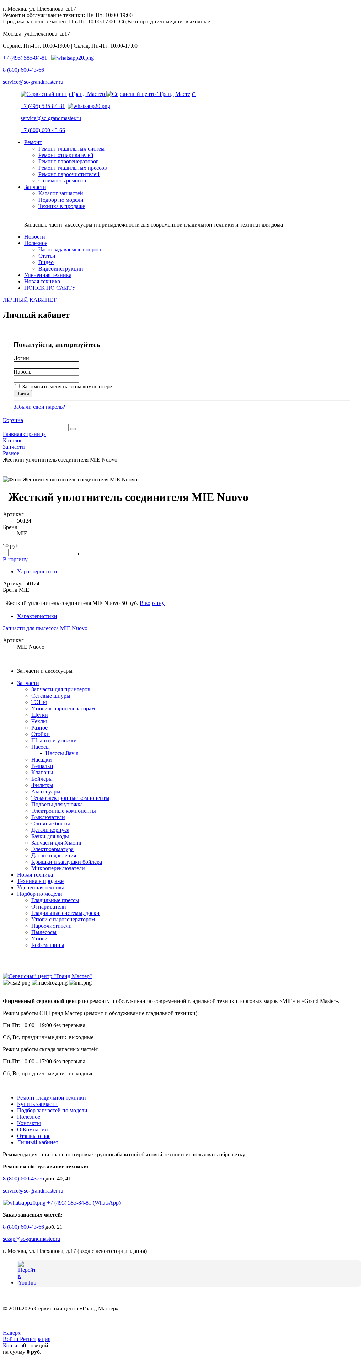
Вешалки (42, 766)
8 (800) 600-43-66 (23, 70)
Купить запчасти (37, 1104)
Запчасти (28, 683)
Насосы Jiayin (62, 753)
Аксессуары (45, 792)
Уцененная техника (40, 887)
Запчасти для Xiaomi (56, 843)
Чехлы (39, 721)
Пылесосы (44, 932)
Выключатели (48, 817)
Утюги (39, 939)
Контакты (29, 1123)
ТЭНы (39, 702)
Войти (11, 1339)
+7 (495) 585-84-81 (25, 58)
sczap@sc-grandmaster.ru (31, 1239)
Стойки (40, 734)
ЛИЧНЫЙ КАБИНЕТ (30, 300)
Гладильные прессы (55, 900)
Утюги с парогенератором (63, 919)
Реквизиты (246, 1321)
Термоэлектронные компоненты (70, 798)
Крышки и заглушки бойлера (66, 862)
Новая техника (35, 875)
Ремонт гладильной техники (51, 1098)
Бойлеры (42, 779)
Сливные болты (50, 823)
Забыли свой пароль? (39, 407)
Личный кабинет (37, 1142)
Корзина (13, 420)
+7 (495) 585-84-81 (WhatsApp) (83, 1203)
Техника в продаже (40, 881)
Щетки (39, 715)
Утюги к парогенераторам (63, 708)
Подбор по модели (39, 894)
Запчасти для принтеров (60, 689)
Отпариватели (48, 907)
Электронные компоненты (63, 811)
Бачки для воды (50, 836)
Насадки (41, 760)
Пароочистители (51, 926)
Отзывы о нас (33, 1136)
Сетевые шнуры (50, 696)
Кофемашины (47, 945)
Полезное (28, 1117)
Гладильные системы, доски (65, 913)
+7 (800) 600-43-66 (43, 130)
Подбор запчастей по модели (52, 1110)
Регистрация (35, 1339)
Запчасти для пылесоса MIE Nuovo (45, 628)
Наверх (12, 1333)
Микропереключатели (58, 868)
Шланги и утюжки (54, 740)
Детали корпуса (50, 830)
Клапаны (42, 772)
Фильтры (42, 785)
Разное (39, 728)
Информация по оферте (200, 1321)
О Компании (32, 1130)
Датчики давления (53, 855)
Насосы (40, 747)
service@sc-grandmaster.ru (33, 82)
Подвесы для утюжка (57, 804)
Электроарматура (52, 849)
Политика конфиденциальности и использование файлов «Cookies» (85, 1321)
